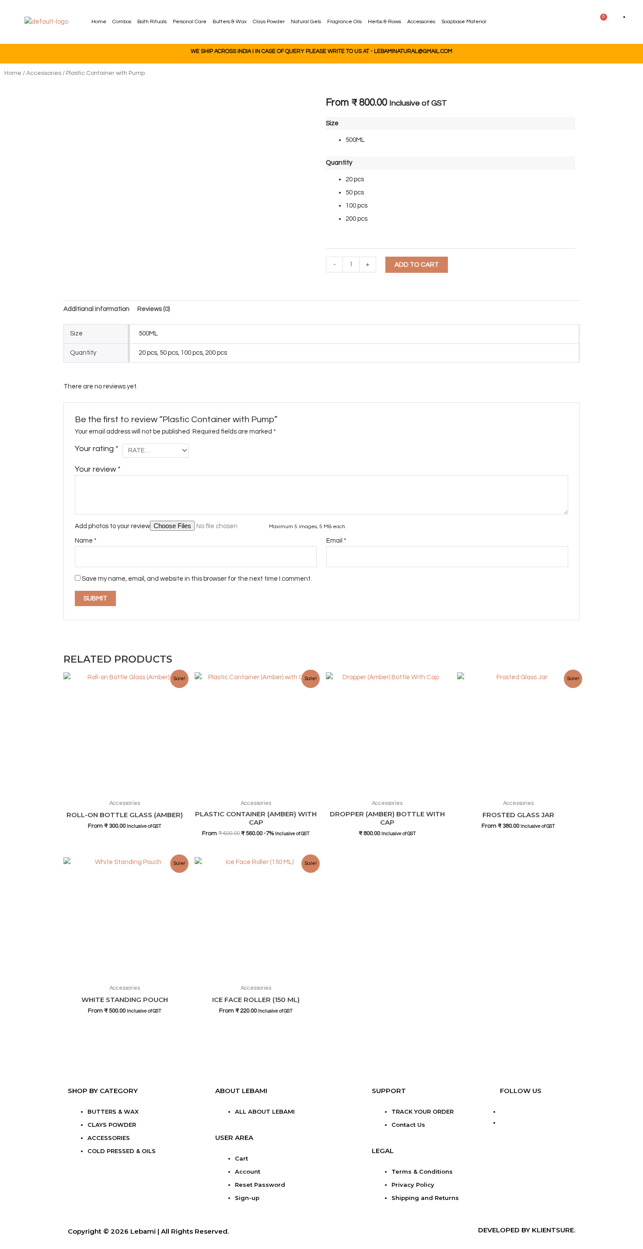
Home (98, 22)
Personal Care (189, 22)
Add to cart (417, 264)
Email (336, 540)
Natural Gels (306, 22)
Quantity (339, 162)
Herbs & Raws (384, 22)
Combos (121, 22)
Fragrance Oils (344, 22)
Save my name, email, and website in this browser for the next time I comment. (197, 578)
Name (86, 540)
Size (332, 123)
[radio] (460, 140)
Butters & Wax (230, 22)
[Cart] (600, 21)
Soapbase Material (463, 22)
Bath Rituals (152, 22)
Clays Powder (269, 22)
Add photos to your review (112, 526)
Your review (98, 469)
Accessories (421, 22)
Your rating (97, 449)
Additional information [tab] (96, 309)
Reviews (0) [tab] (153, 309)
